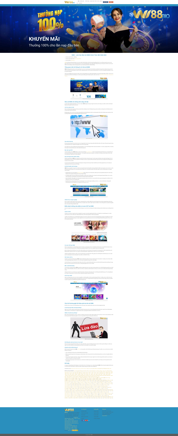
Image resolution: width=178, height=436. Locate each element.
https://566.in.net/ (95, 382)
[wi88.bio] (70, 2)
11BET (80, 390)
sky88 (87, 384)
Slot (77, 3)
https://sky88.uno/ (74, 426)
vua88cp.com (77, 397)
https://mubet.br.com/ (68, 394)
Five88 (71, 381)
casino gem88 (100, 383)
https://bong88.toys (92, 389)
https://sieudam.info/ (74, 420)
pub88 (80, 387)
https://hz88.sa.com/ (82, 382)
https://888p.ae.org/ (75, 382)
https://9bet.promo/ (106, 384)
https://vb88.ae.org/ (89, 394)
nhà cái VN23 (105, 388)
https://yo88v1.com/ (76, 377)
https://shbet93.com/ (85, 376)
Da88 (72, 368)
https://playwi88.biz (78, 58)
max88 (106, 371)
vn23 (105, 381)
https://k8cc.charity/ (96, 368)
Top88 (97, 375)
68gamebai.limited (68, 418)
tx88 (109, 375)
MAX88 (96, 380)
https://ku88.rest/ (70, 376)
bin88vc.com (67, 397)
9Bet (72, 384)
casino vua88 (95, 383)
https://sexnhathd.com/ (75, 423)
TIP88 (99, 374)
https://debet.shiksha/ (82, 395)
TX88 (87, 368)
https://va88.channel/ (75, 394)
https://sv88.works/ (75, 393)
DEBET (83, 390)
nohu (80, 368)
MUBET (81, 377)
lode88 (91, 395)
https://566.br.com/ (89, 382)
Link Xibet (69, 375)
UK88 (89, 390)
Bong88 (81, 375)
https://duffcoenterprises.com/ (94, 376)
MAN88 (97, 396)
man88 (94, 5)
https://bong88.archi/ (75, 387)
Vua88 (79, 384)
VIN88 (82, 374)
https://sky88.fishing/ (75, 395)
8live (79, 371)
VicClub (75, 370)
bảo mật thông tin (89, 151)
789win (80, 376)
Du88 (75, 384)
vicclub (89, 370)
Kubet (80, 388)
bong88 (66, 390)
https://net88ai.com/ (68, 396)
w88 (90, 371)
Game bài (80, 3)
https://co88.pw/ (108, 394)
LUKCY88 (86, 390)
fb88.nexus (70, 430)
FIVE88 (103, 396)
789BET (88, 380)
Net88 (95, 396)
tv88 (79, 383)
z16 (100, 390)
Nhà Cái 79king (96, 370)
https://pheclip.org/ (68, 423)
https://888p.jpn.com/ (101, 382)
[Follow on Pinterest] (85, 420)
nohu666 (109, 381)
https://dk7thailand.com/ (82, 389)
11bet (89, 5)
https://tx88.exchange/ (98, 384)
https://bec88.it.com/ (102, 394)
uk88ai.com (100, 395)
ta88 (81, 396)
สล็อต (94, 390)
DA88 (85, 368)
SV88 (70, 374)
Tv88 (112, 390)
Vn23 (88, 388)
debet (79, 5)
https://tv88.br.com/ (109, 382)
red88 (79, 396)
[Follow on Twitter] (84, 420)
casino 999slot (105, 383)
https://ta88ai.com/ (74, 396)
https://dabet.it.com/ (68, 393)
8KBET (85, 380)
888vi (77, 383)
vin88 (105, 390)
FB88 (80, 370)
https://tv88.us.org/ (99, 388)
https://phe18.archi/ (68, 420)
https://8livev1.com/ (108, 380)
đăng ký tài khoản (80, 172)
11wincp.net (82, 397)
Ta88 (88, 396)
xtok (80, 380)
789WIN (76, 374)
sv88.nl (72, 418)
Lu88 (94, 375)
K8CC (101, 368)
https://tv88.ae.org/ (68, 383)
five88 (104, 371)
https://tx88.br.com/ (95, 387)
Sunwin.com (100, 5)
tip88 (101, 371)
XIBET (109, 374)
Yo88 (87, 370)
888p (101, 381)
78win (79, 349)
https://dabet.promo (102, 393)
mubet (70, 384)
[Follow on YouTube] (87, 420)
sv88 (92, 5)
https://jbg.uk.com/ (91, 384)
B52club (66, 371)
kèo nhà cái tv (67, 381)
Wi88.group (73, 60)
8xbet (85, 371)
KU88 (105, 375)
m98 (99, 390)
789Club (86, 377)
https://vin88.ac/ (76, 376)
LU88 (85, 374)
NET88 (82, 368)
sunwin (78, 375)
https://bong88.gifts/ (68, 387)
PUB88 (88, 387)
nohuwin (75, 375)
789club (100, 370)
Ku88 (77, 384)
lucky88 (83, 5)
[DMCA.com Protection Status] (75, 430)
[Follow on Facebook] (82, 420)
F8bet (110, 370)
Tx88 (77, 388)
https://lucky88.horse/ (68, 395)
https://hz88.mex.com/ (68, 382)
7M (104, 380)
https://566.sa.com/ (74, 389)
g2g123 (103, 390)
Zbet (82, 370)
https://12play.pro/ (83, 383)
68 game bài (85, 375)
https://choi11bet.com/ (68, 377)
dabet (77, 5)
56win (99, 381)
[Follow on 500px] (89, 420)
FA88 (92, 375)
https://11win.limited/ (81, 381)
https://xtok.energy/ (76, 380)
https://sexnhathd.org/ (68, 424)
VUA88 (72, 383)
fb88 (109, 371)
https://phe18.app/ (71, 419)
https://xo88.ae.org (95, 394)
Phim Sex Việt (95, 377)
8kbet (108, 370)
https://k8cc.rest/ (108, 368)
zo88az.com (72, 397)
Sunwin (94, 388)
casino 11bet (67, 384)
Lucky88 (104, 395)
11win (91, 377)
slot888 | (91, 390)
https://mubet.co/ (87, 381)
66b (106, 381)
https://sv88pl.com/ (81, 393)
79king (92, 370)
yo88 (80, 371)
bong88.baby (76, 417)
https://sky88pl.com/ (95, 393)
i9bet (88, 375)
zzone (105, 370)
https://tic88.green (82, 394)
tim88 (96, 5)
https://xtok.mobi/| (70, 380)
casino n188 (110, 383)
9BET (102, 374)
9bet (89, 374)
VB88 (92, 371)
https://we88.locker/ (89, 383)
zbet (90, 5)
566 (103, 381)
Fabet (88, 371)
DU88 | (100, 387)
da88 (74, 368)
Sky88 (73, 374)
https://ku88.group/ (95, 395)
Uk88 (90, 396)
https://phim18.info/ (68, 425)
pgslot (96, 390)
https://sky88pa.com (88, 393)
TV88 (112, 389)
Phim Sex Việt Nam (101, 377)
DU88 (75, 383)
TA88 (84, 370)
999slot (109, 387)
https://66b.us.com (68, 389)
